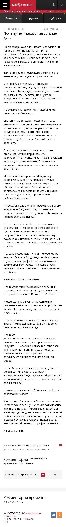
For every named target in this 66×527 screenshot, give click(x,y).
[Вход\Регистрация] (53, 5)
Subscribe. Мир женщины (21, 474)
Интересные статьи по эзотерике (25, 449)
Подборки (54, 18)
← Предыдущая (14, 28)
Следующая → (53, 28)
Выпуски (11, 18)
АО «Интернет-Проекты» (22, 514)
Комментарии (16, 459)
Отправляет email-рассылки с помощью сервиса (33, 11)
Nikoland (28, 518)
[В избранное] (54, 474)
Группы (32, 18)
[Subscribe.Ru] (23, 5)
